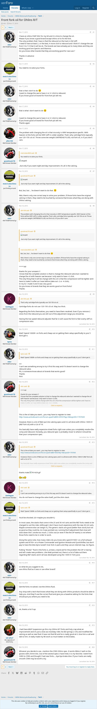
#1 (94, 32)
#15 (93, 503)
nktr (4, 23)
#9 (94, 294)
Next (10, 27)
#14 (93, 483)
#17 (93, 583)
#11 (93, 349)
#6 (94, 148)
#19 (93, 625)
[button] (33, 8)
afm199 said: (25, 210)
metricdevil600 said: (27, 153)
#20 (93, 647)
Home (5, 8)
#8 (94, 206)
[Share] (90, 32)
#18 (93, 605)
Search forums (16, 12)
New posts (5, 12)
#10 (93, 329)
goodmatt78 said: (27, 176)
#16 (93, 563)
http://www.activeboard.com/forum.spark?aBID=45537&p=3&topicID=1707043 (52, 417)
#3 (94, 86)
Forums (14, 8)
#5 (94, 128)
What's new (26, 8)
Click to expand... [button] (57, 405)
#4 (94, 106)
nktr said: (24, 386)
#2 (94, 64)
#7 (94, 171)
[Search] (93, 8)
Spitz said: (24, 354)
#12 (93, 382)
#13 (93, 442)
